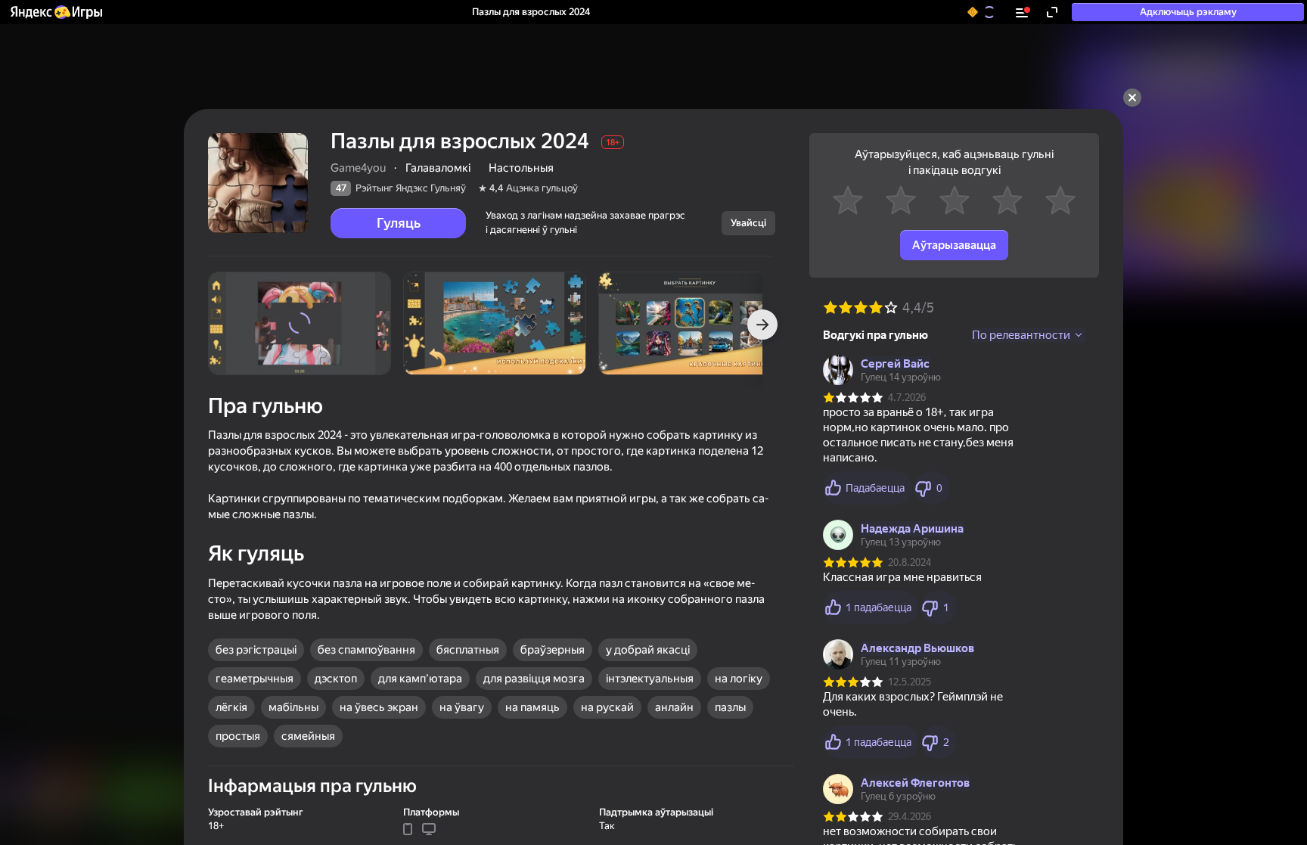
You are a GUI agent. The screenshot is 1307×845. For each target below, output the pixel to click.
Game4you (358, 168)
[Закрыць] (1132, 98)
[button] (55, 12)
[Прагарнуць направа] (762, 324)
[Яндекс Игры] (55, 12)
